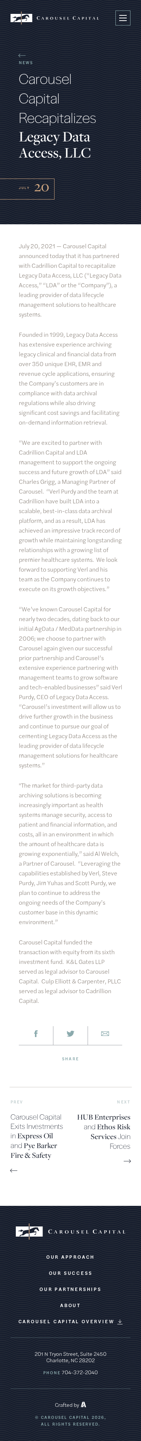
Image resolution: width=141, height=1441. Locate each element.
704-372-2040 (80, 1372)
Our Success (70, 1273)
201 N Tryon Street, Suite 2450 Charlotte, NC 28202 (70, 1357)
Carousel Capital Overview (66, 1321)
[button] (122, 18)
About (70, 1305)
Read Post (22, 1172)
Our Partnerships (70, 1289)
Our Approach (70, 1256)
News (26, 62)
